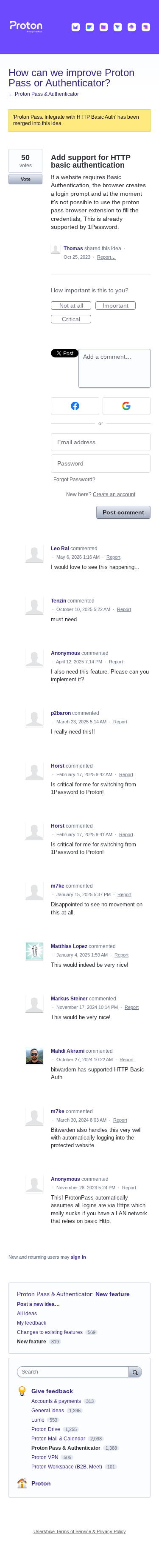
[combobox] (74, 1372)
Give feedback (52, 1391)
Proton (41, 1483)
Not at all (75, 306)
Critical (76, 319)
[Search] (135, 1371)
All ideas (27, 1314)
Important (119, 306)
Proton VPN (45, 1457)
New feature (112, 1294)
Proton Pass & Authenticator (54, 1294)
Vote (26, 179)
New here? (100, 494)
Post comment (123, 512)
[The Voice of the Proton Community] (79, 27)
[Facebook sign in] (75, 405)
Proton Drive (46, 1429)
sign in (78, 1257)
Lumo (38, 1420)
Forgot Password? (74, 480)
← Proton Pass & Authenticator (43, 94)
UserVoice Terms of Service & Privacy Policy (79, 1531)
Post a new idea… (38, 1304)
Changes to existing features (50, 1332)
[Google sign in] (127, 405)
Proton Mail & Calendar (58, 1439)
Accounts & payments (56, 1401)
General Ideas (48, 1411)
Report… (106, 257)
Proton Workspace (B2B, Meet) (67, 1467)
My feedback (31, 1323)
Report (113, 557)
